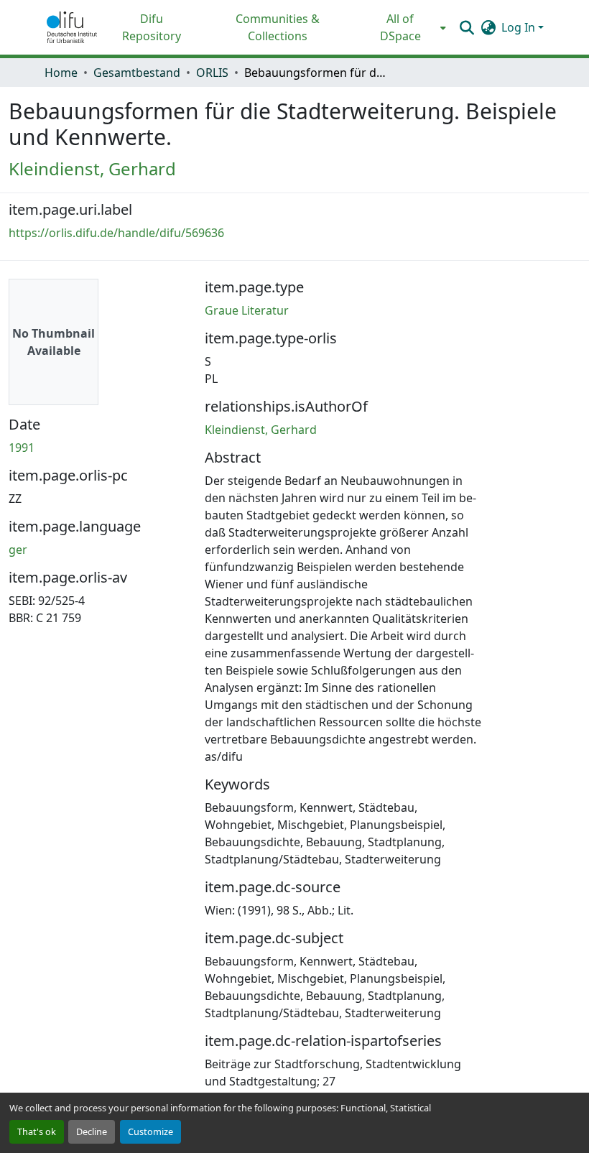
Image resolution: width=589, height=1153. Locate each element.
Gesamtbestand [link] (136, 72)
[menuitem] (404, 27)
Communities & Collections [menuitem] (278, 27)
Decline (91, 1131)
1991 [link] (21, 447)
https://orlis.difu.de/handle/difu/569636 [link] (116, 233)
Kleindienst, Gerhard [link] (92, 168)
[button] (72, 27)
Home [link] (61, 72)
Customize (150, 1131)
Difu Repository (151, 27)
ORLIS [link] (212, 72)
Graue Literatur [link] (247, 310)
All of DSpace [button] (400, 27)
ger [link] (18, 549)
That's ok (36, 1131)
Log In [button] (519, 27)
